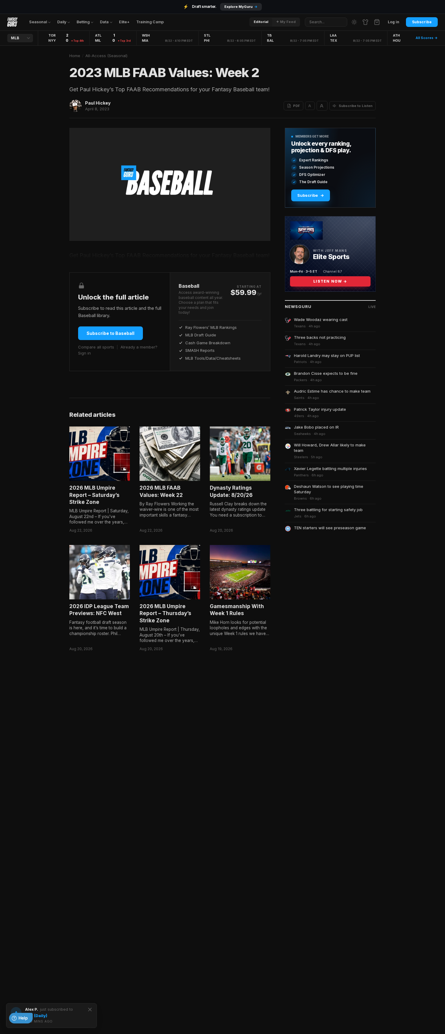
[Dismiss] (90, 1009)
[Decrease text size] (310, 106)
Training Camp (150, 22)
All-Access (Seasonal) (106, 55)
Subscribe (422, 22)
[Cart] (377, 22)
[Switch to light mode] (354, 22)
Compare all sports (96, 347)
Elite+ (124, 22)
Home (74, 55)
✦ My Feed (286, 22)
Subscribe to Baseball (110, 333)
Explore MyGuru (241, 7)
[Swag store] (365, 22)
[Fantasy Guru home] (12, 22)
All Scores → (427, 38)
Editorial (261, 22)
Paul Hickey (97, 102)
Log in (393, 22)
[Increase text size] (322, 106)
